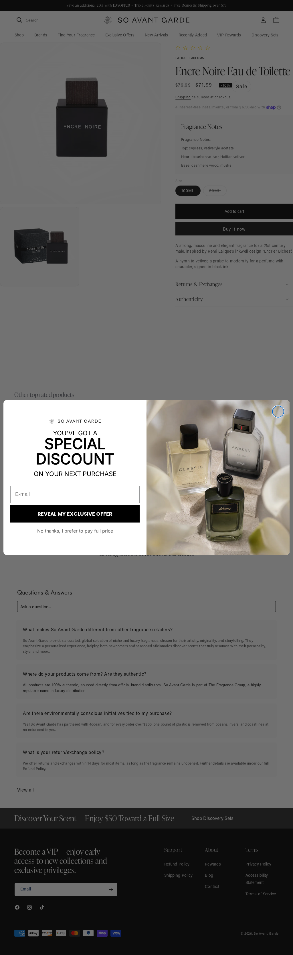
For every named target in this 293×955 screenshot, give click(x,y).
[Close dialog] (278, 411)
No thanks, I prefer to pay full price (75, 531)
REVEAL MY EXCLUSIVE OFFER (74, 513)
